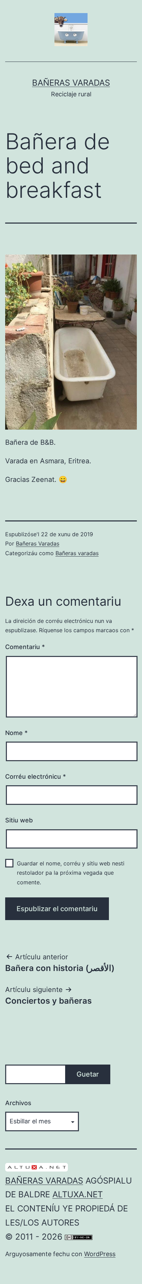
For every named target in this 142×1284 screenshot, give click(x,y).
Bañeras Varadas (71, 83)
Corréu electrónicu (35, 776)
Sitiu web (19, 820)
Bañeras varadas (77, 553)
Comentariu (25, 646)
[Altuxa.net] (36, 1167)
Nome (16, 732)
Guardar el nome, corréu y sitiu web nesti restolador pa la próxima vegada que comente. (70, 872)
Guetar (88, 1074)
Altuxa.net (77, 1194)
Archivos (18, 1103)
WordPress (99, 1254)
